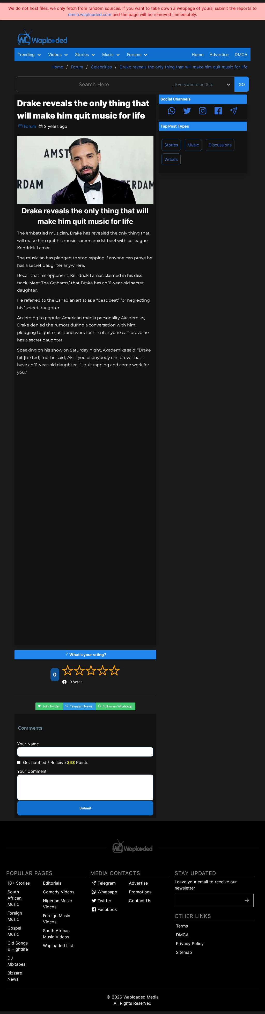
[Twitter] (187, 111)
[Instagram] (202, 111)
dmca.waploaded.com (89, 14)
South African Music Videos (56, 933)
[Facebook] (218, 111)
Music (193, 144)
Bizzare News (15, 976)
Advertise (138, 883)
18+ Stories (19, 883)
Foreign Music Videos (56, 918)
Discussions (220, 144)
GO (242, 84)
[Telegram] (233, 111)
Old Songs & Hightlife (18, 946)
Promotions (140, 891)
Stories (171, 144)
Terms (182, 926)
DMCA (241, 54)
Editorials (52, 883)
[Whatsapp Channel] (171, 111)
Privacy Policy (190, 943)
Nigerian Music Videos (57, 903)
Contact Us (140, 900)
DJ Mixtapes (16, 961)
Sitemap (184, 952)
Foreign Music (15, 916)
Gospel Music (14, 931)
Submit (85, 808)
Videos (171, 159)
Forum (29, 126)
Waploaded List (58, 945)
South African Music (14, 898)
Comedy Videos (58, 891)
